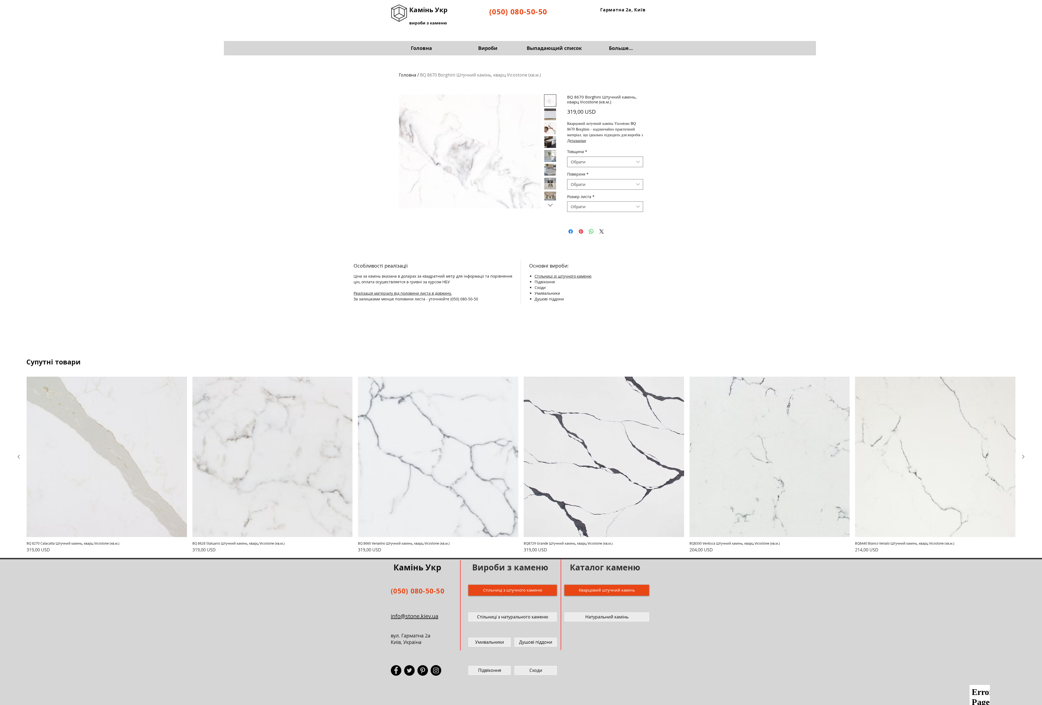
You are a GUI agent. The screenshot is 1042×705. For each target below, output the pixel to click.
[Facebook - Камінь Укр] (396, 670)
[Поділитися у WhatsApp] (591, 231)
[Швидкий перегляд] (107, 457)
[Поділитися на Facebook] (570, 231)
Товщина (577, 151)
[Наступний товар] (1023, 456)
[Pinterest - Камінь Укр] (422, 670)
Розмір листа (581, 196)
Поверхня (578, 174)
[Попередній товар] (18, 456)
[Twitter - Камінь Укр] (409, 670)
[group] (521, 464)
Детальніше (576, 140)
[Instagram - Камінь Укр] (436, 670)
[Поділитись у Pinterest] (581, 231)
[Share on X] (601, 231)
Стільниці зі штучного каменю (563, 276)
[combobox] (605, 162)
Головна (407, 75)
